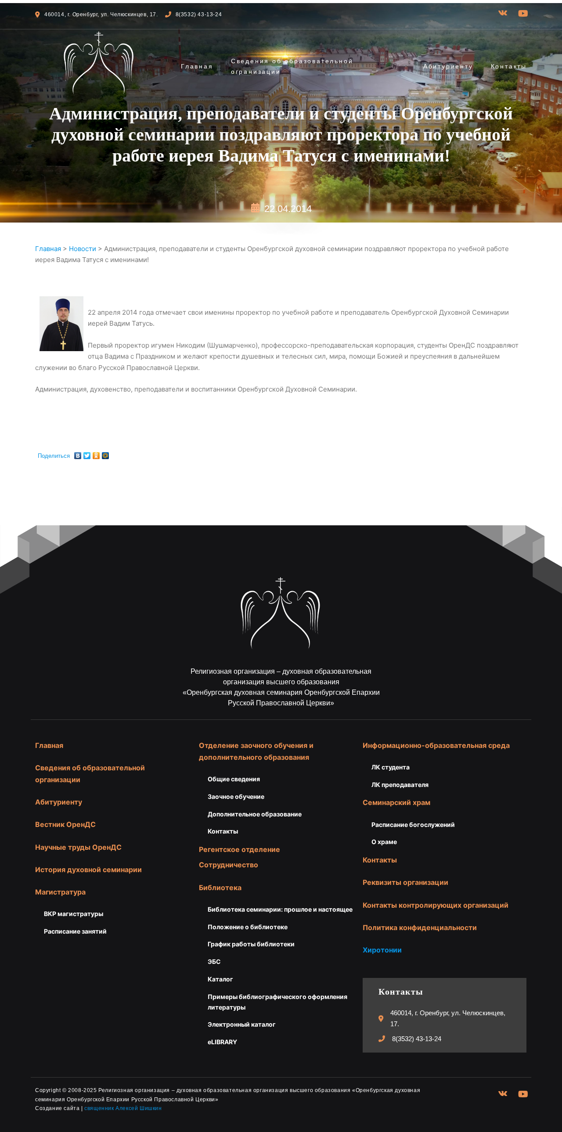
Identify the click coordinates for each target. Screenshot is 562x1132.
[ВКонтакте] (78, 453)
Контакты (509, 66)
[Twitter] (87, 453)
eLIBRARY (222, 1042)
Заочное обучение (236, 796)
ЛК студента (390, 767)
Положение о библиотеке (248, 927)
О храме (384, 841)
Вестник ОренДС (65, 824)
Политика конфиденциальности (420, 927)
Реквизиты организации (405, 882)
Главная (197, 66)
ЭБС (214, 961)
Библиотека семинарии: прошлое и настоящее (280, 909)
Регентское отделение (239, 849)
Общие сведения (234, 779)
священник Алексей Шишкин (123, 1108)
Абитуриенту (448, 66)
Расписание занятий (75, 931)
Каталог (220, 979)
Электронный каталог (242, 1024)
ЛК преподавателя (400, 784)
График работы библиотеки (251, 944)
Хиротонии (382, 949)
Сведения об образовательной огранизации (292, 66)
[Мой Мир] (105, 453)
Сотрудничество (228, 864)
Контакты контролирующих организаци (433, 905)
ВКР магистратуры (73, 913)
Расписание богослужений (413, 824)
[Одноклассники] (96, 453)
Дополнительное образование (255, 814)
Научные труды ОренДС (78, 847)
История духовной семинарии (88, 869)
